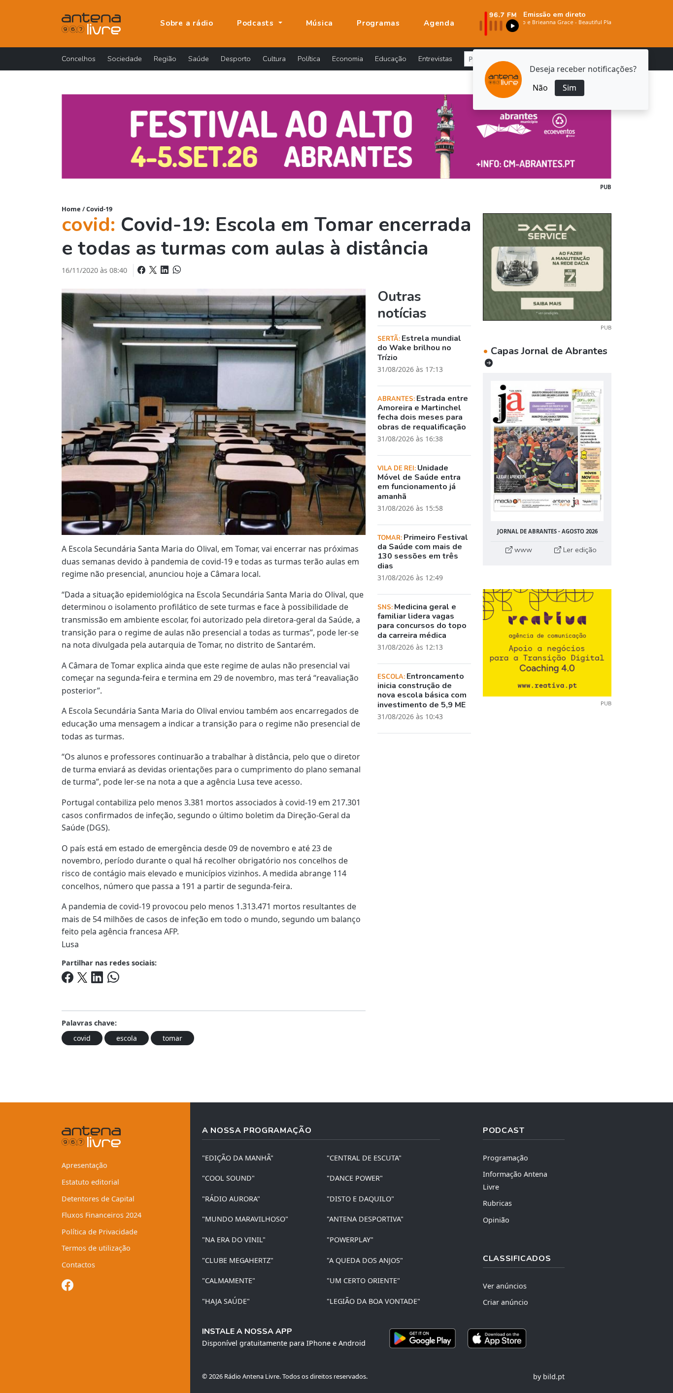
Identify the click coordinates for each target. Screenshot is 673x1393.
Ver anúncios (505, 1286)
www (522, 550)
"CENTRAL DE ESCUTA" (364, 1157)
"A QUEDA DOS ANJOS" (365, 1260)
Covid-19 (99, 208)
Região (165, 59)
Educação (390, 59)
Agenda (439, 23)
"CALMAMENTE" (228, 1280)
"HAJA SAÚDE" (226, 1301)
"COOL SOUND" (228, 1178)
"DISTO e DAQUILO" (360, 1198)
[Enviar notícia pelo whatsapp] (175, 270)
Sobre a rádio (186, 23)
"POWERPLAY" (350, 1239)
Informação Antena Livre (515, 1180)
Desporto (236, 59)
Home (71, 208)
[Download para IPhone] (497, 1338)
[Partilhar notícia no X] (154, 270)
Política (309, 59)
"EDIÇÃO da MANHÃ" (237, 1157)
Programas (378, 23)
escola (126, 1038)
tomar (172, 1038)
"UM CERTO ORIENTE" (363, 1280)
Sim (569, 87)
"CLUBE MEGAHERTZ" (237, 1260)
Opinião (496, 1220)
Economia (347, 59)
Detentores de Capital (98, 1198)
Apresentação (84, 1165)
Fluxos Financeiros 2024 (101, 1215)
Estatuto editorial (90, 1182)
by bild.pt (549, 1376)
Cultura (274, 59)
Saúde (198, 59)
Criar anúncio (505, 1302)
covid (82, 1038)
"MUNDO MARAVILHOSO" (245, 1219)
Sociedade (124, 59)
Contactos (78, 1264)
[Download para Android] (422, 1338)
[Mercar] (547, 266)
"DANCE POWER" (355, 1178)
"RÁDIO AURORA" (231, 1198)
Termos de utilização (96, 1248)
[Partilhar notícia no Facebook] (142, 270)
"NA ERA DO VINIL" (234, 1239)
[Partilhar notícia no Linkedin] (165, 270)
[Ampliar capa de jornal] (547, 451)
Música (320, 23)
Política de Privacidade (99, 1231)
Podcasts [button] (256, 23)
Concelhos (79, 59)
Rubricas (497, 1203)
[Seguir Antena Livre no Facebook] (67, 1287)
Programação (505, 1157)
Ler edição (579, 550)
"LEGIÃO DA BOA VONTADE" (373, 1301)
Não (540, 87)
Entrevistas (435, 59)
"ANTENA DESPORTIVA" (365, 1219)
